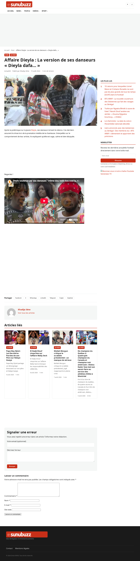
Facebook (18, 298)
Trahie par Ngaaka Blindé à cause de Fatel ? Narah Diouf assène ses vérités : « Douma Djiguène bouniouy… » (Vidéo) (120, 112)
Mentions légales (22, 548)
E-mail (7, 505)
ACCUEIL (10, 11)
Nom (7, 500)
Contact (9, 548)
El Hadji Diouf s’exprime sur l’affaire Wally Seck (38, 353)
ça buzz (13, 55)
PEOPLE (27, 11)
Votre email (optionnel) (16, 441)
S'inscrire (118, 160)
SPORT (44, 11)
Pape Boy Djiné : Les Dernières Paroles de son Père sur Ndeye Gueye (13, 355)
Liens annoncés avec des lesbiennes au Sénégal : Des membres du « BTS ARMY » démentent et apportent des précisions (120, 132)
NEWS (18, 11)
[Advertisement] (70, 30)
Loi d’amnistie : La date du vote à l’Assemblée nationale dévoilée (118, 122)
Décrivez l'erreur (14, 450)
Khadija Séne (24, 71)
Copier (62, 298)
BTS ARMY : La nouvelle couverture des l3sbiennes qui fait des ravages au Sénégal (119, 102)
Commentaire (10, 496)
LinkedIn (43, 298)
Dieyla (33, 130)
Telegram (53, 298)
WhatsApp (33, 298)
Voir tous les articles (26, 313)
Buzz (6, 55)
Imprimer (70, 298)
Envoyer (12, 466)
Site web (7, 509)
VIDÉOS (35, 11)
